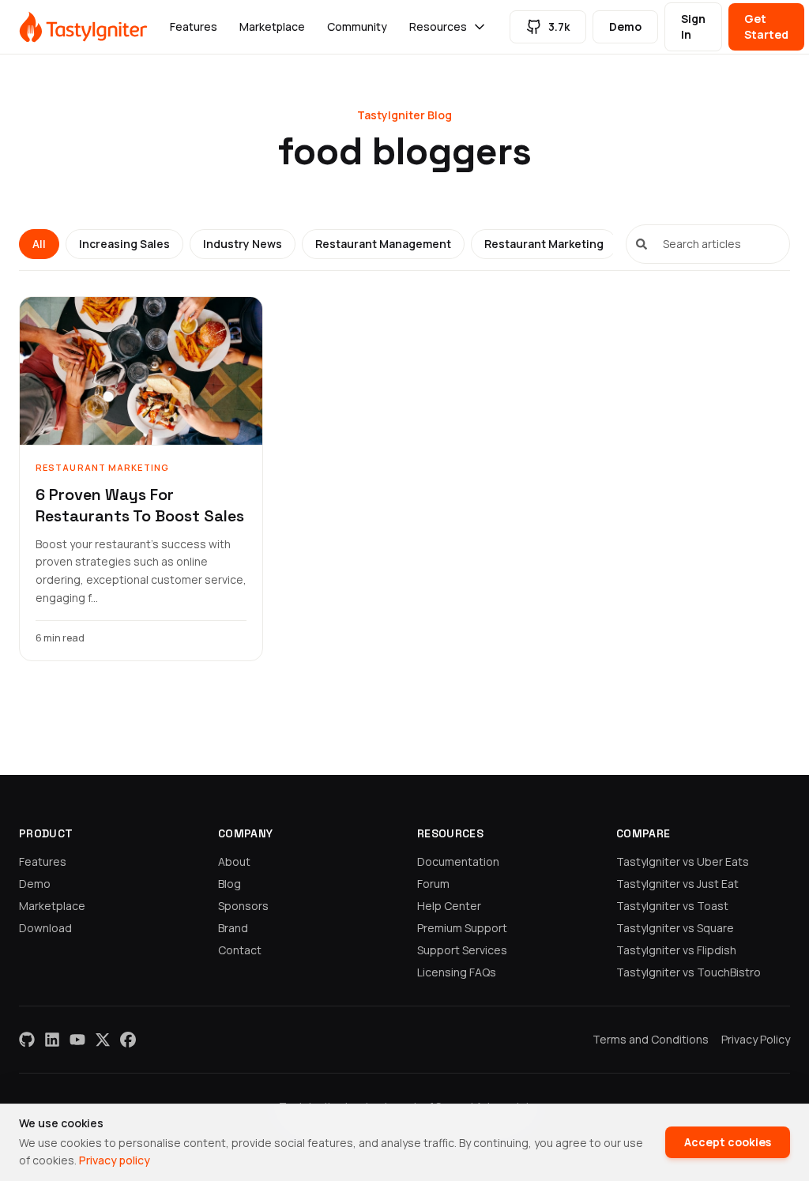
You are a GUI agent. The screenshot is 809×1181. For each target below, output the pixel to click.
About (234, 861)
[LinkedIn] (52, 1039)
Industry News (242, 243)
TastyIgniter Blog (404, 114)
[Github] (27, 1039)
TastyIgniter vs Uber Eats (682, 861)
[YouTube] (77, 1039)
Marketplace (272, 26)
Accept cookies (727, 1141)
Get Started (766, 26)
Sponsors (243, 905)
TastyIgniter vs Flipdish (676, 949)
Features (193, 26)
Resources (438, 26)
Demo (625, 26)
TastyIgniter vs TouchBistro (688, 972)
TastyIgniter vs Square (675, 927)
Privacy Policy (755, 1039)
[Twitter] (103, 1039)
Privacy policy (114, 1160)
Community (357, 26)
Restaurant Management (383, 243)
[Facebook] (128, 1039)
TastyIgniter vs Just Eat (677, 883)
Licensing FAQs (456, 972)
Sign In (693, 26)
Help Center (449, 905)
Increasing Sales (124, 243)
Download (45, 927)
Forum (433, 883)
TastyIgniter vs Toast (672, 905)
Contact (240, 949)
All (39, 243)
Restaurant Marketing (544, 243)
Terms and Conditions (651, 1039)
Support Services (462, 949)
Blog (229, 883)
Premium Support (462, 927)
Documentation (458, 861)
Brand (233, 927)
